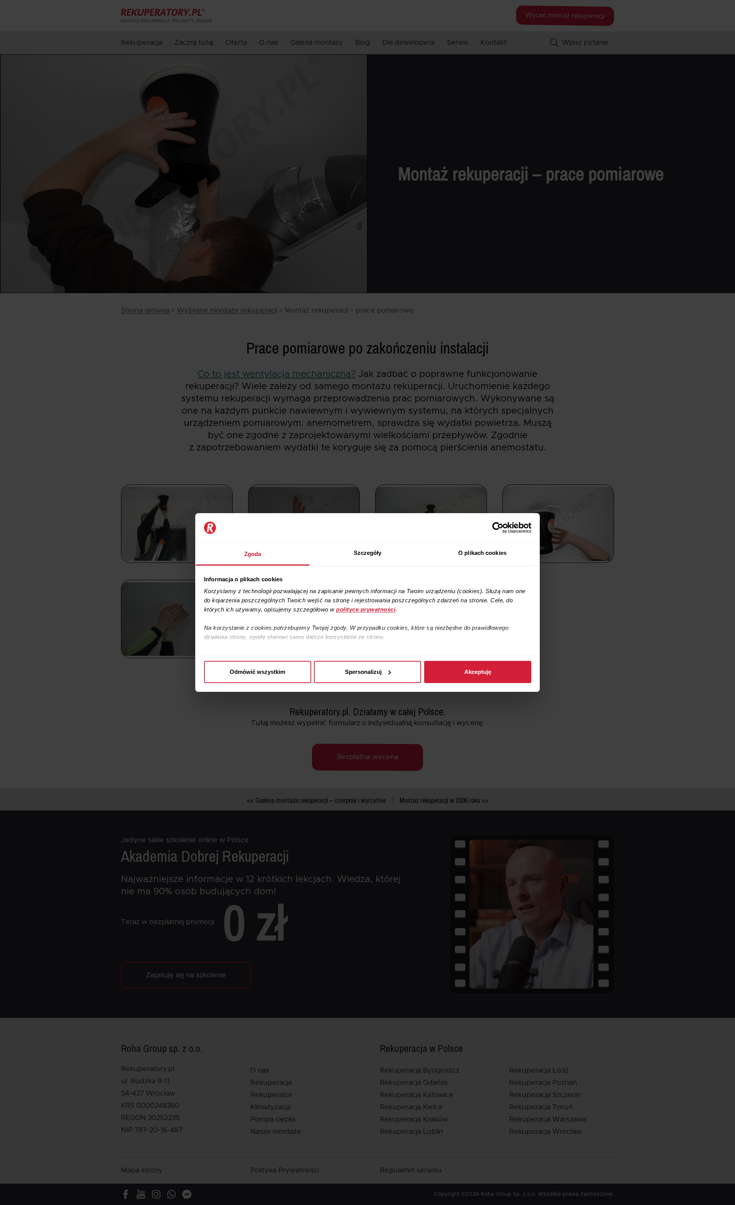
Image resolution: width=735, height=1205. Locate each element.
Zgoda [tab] (252, 554)
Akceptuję (477, 672)
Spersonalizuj (363, 672)
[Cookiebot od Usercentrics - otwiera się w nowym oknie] (497, 527)
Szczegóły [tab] (368, 553)
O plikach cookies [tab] (482, 553)
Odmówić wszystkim (257, 672)
